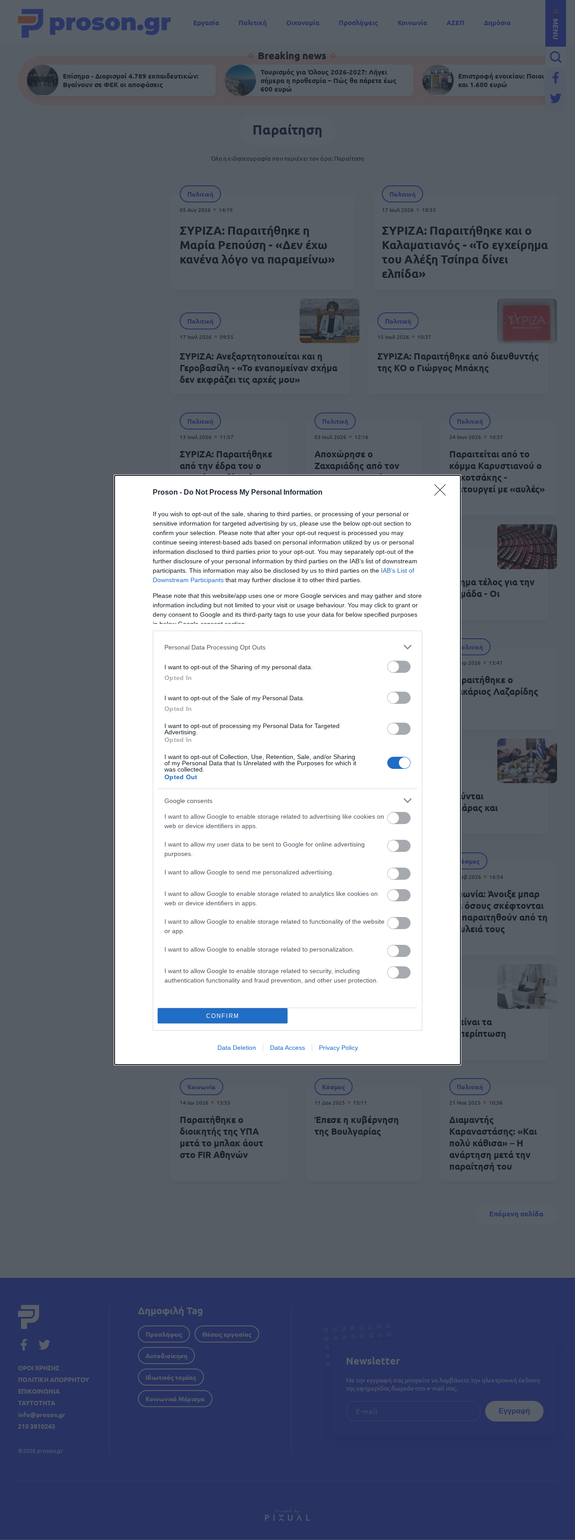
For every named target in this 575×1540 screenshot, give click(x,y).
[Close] (442, 492)
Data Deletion (236, 1047)
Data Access (287, 1047)
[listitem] (287, 647)
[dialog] (287, 770)
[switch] (399, 667)
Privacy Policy (338, 1047)
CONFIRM (222, 1016)
